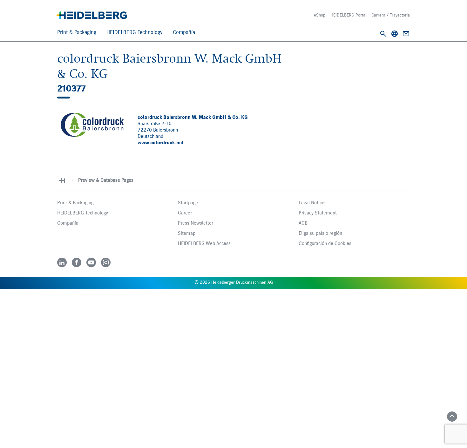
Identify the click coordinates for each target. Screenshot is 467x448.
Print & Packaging (76, 32)
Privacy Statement (318, 213)
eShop (319, 15)
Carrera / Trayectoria (390, 15)
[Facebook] (76, 262)
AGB (303, 223)
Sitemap (186, 233)
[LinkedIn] (62, 262)
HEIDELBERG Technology (134, 32)
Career (185, 213)
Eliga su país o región (320, 233)
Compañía (184, 32)
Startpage (188, 203)
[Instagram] (106, 262)
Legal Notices (313, 203)
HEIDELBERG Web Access (204, 243)
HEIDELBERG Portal (348, 15)
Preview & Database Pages (105, 180)
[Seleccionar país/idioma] (394, 33)
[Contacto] (406, 33)
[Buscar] (383, 33)
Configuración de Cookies (325, 243)
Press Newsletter (195, 223)
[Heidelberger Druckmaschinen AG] (92, 15)
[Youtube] (91, 262)
